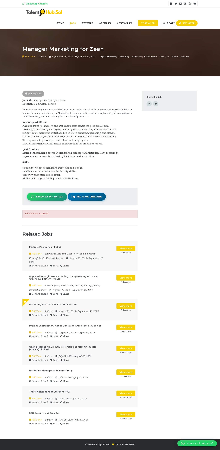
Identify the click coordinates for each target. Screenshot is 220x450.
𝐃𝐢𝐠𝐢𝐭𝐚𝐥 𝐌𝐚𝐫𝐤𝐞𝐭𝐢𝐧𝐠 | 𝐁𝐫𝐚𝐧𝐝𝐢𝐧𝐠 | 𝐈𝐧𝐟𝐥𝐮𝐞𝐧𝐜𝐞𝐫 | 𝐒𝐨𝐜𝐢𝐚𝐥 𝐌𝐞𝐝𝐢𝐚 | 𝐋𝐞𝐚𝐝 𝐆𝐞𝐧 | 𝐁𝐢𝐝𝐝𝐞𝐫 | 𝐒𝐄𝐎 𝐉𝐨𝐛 (144, 56)
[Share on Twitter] (155, 103)
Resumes (87, 23)
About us (105, 23)
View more (126, 248)
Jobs (73, 23)
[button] (197, 443)
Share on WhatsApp (49, 196)
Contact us (124, 23)
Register (188, 23)
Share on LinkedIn (89, 196)
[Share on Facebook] (149, 103)
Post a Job (148, 23)
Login (170, 23)
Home (60, 23)
